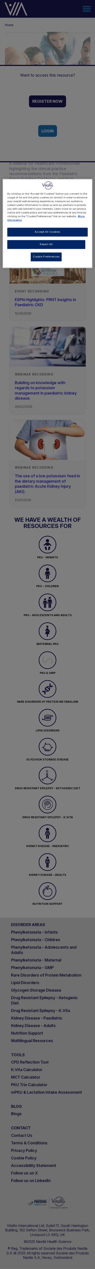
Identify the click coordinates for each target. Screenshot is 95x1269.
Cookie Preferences (46, 256)
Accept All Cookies (47, 232)
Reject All (46, 244)
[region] (47, 223)
